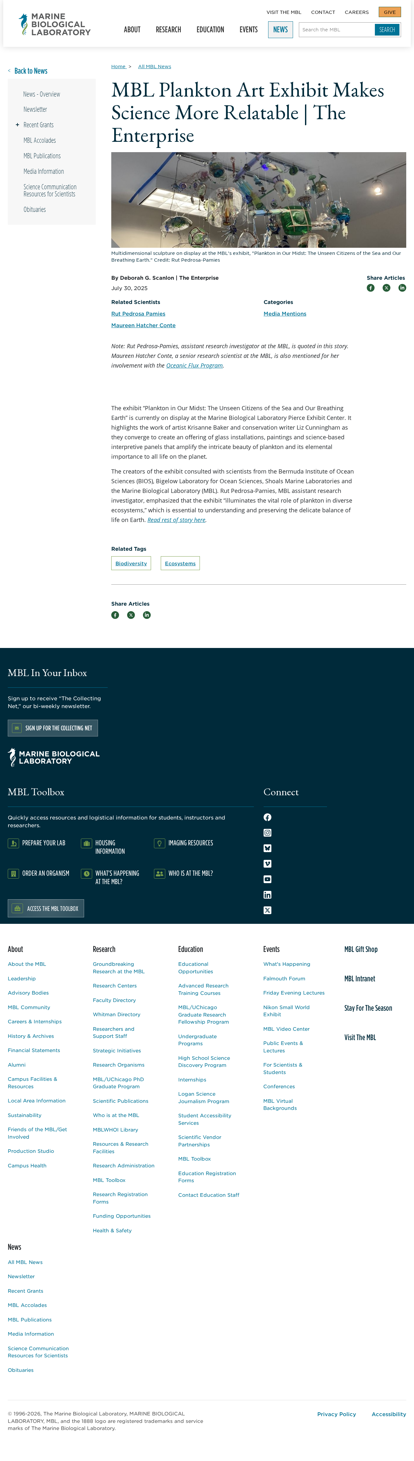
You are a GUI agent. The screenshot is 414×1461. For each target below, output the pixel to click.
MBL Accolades (40, 140)
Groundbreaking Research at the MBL (119, 967)
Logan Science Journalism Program (203, 1097)
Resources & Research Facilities (120, 1147)
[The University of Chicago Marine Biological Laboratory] (55, 24)
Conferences (279, 1086)
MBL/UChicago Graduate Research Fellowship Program (203, 1014)
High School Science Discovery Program (204, 1061)
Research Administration (124, 1165)
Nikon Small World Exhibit (286, 1010)
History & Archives (31, 1036)
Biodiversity (131, 563)
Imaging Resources (191, 843)
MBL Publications (42, 156)
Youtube (267, 879)
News (278, 31)
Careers (357, 12)
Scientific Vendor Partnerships (199, 1140)
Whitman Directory (116, 1014)
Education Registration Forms (207, 1177)
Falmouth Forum (284, 978)
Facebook (267, 817)
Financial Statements (34, 1050)
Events (246, 31)
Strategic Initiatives (117, 1050)
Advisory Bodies (28, 992)
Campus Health (27, 1165)
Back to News (31, 71)
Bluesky (267, 848)
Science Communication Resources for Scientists (50, 190)
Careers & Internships (35, 1021)
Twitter (267, 910)
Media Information (44, 171)
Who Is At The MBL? (191, 873)
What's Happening (286, 964)
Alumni (17, 1064)
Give (390, 12)
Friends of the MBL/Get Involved (37, 1133)
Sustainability (24, 1115)
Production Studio (31, 1151)
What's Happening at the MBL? (117, 877)
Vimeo (267, 864)
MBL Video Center (286, 1029)
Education (207, 31)
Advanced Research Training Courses (203, 989)
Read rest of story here (176, 520)
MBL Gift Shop (361, 949)
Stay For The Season (368, 1008)
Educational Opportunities (195, 967)
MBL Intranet (359, 978)
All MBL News (25, 1262)
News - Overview (41, 94)
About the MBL (27, 964)
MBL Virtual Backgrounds (280, 1104)
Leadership (22, 978)
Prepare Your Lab (43, 843)
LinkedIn (267, 895)
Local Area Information (37, 1100)
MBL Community (29, 1007)
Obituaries (35, 209)
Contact (323, 12)
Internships (192, 1079)
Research (166, 31)
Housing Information (110, 847)
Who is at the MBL (116, 1115)
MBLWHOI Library (115, 1129)
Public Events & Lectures (283, 1046)
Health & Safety (112, 1230)
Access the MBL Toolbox (52, 908)
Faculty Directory (114, 1000)
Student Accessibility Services (204, 1119)
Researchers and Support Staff (114, 1032)
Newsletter (35, 109)
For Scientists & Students (282, 1068)
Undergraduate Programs (197, 1040)
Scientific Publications (120, 1101)
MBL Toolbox (109, 1180)
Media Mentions (285, 313)
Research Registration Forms (120, 1198)
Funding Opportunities (122, 1216)
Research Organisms (119, 1064)
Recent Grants (39, 125)
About (129, 31)
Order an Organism (45, 873)
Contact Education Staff (208, 1195)
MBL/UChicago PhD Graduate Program (118, 1083)
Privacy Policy (336, 1414)
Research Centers (115, 985)
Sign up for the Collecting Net (59, 728)
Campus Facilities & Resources (32, 1082)
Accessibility (389, 1414)
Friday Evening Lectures (294, 992)
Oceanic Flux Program (194, 365)
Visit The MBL (284, 12)
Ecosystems (180, 563)
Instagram (267, 833)
